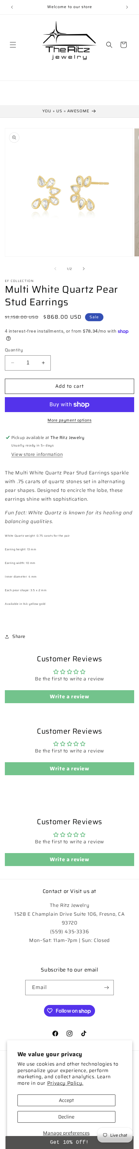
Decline (66, 1117)
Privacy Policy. (65, 1083)
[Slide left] (55, 269)
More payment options (69, 420)
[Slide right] (84, 269)
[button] (13, 45)
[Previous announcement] (12, 7)
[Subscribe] (106, 987)
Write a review (69, 696)
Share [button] (19, 636)
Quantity (14, 350)
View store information (37, 454)
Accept (66, 1100)
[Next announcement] (127, 7)
